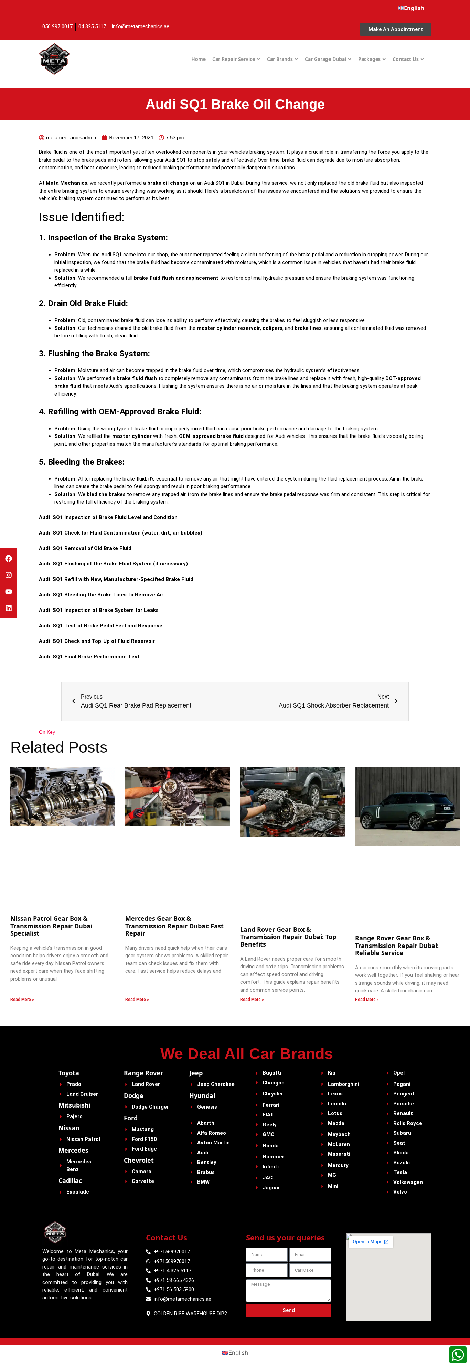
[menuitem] (411, 8)
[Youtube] (8, 591)
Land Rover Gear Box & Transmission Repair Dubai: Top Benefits (288, 936)
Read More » (22, 999)
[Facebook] (8, 558)
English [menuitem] (238, 1352)
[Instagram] (8, 575)
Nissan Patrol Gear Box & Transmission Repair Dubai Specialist (51, 925)
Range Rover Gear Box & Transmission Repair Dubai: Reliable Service (397, 945)
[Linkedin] (8, 608)
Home (198, 59)
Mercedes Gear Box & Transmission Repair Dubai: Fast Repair (174, 925)
